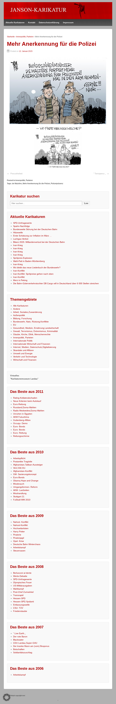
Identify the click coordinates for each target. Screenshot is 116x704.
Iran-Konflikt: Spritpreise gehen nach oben (33, 274)
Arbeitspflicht (19, 458)
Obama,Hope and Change (25, 480)
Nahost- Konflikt (20, 522)
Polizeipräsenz (57, 183)
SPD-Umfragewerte (22, 223)
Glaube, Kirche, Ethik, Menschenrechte (31, 334)
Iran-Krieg (18, 245)
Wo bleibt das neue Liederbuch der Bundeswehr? (36, 267)
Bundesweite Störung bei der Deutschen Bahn (35, 229)
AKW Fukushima (21, 417)
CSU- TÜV (18, 608)
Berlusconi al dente (22, 573)
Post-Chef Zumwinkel (23, 592)
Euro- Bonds (19, 426)
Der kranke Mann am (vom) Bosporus (31, 646)
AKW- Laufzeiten (21, 490)
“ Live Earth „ (19, 633)
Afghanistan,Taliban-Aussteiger (28, 464)
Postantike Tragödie (22, 461)
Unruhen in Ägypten (22, 414)
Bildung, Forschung (22, 318)
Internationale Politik (22, 340)
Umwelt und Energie (22, 353)
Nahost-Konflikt (20, 525)
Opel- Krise (18, 541)
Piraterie (17, 534)
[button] (6, 697)
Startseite (11, 37)
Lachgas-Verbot (20, 239)
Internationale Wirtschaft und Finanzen (31, 344)
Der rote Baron (20, 636)
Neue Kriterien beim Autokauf (27, 401)
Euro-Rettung (19, 404)
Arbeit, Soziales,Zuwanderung (27, 312)
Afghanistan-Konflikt (22, 471)
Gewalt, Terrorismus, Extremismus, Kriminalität (35, 331)
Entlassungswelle (21, 605)
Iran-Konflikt (19, 270)
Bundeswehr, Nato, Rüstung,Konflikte (31, 321)
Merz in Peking (20, 280)
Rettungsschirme (21, 436)
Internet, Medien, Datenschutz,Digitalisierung (34, 347)
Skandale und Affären (23, 350)
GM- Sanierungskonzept (24, 474)
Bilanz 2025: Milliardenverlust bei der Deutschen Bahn (39, 242)
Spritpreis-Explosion (22, 258)
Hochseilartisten (20, 528)
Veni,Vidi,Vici (19, 468)
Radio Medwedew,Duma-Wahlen (28, 410)
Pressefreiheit (16, 173)
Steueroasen (19, 550)
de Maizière (17, 183)
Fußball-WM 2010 (21, 499)
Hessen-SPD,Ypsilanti (23, 601)
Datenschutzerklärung (49, 22)
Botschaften (18, 649)
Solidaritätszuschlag (22, 652)
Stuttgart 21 (18, 496)
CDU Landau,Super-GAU (25, 643)
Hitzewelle (18, 232)
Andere (16, 309)
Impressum (68, 22)
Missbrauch (18, 484)
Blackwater (18, 640)
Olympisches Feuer (22, 582)
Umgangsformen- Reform (25, 487)
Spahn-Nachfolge (21, 226)
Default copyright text (17, 695)
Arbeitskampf (19, 547)
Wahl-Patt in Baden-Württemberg (29, 261)
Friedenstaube (20, 611)
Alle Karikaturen (20, 305)
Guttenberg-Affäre (22, 420)
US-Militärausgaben (22, 585)
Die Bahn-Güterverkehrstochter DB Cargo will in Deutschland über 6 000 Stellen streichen (56, 283)
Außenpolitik (19, 315)
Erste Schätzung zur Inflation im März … (32, 235)
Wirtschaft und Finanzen (24, 360)
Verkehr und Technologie (25, 356)
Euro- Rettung (20, 433)
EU (14, 325)
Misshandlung (19, 493)
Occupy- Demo (20, 423)
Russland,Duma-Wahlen (24, 407)
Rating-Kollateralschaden (25, 398)
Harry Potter (19, 531)
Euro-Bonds (18, 477)
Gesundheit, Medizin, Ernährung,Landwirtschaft (36, 328)
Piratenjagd (18, 538)
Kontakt (31, 22)
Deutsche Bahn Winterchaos (26, 544)
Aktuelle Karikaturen (15, 22)
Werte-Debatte (20, 576)
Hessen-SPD (19, 598)
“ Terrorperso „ (99, 173)
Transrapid (18, 595)
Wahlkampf (18, 589)
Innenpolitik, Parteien (25, 37)
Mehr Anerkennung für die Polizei (36, 183)
